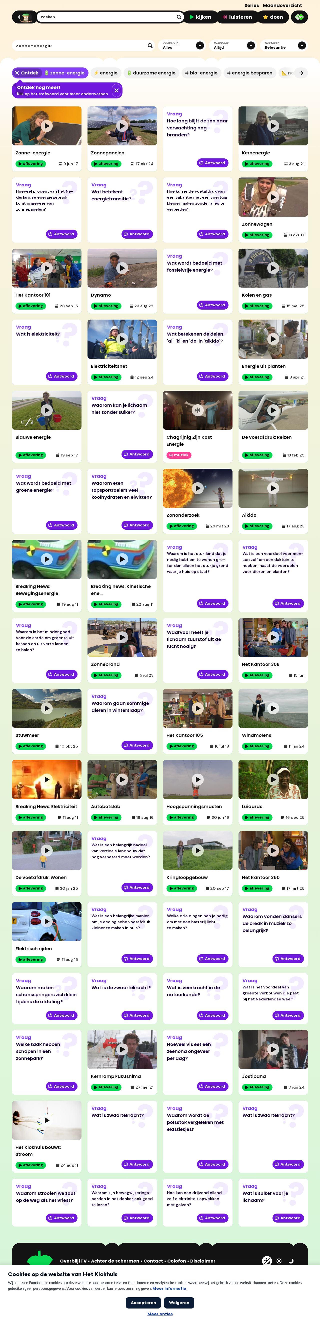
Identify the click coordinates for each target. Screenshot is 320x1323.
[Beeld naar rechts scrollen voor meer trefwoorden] (301, 72)
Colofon (176, 1261)
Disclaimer (203, 1261)
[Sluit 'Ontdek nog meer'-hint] (116, 90)
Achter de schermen (115, 1261)
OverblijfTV (73, 1261)
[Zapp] (299, 16)
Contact (153, 1261)
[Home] (24, 16)
